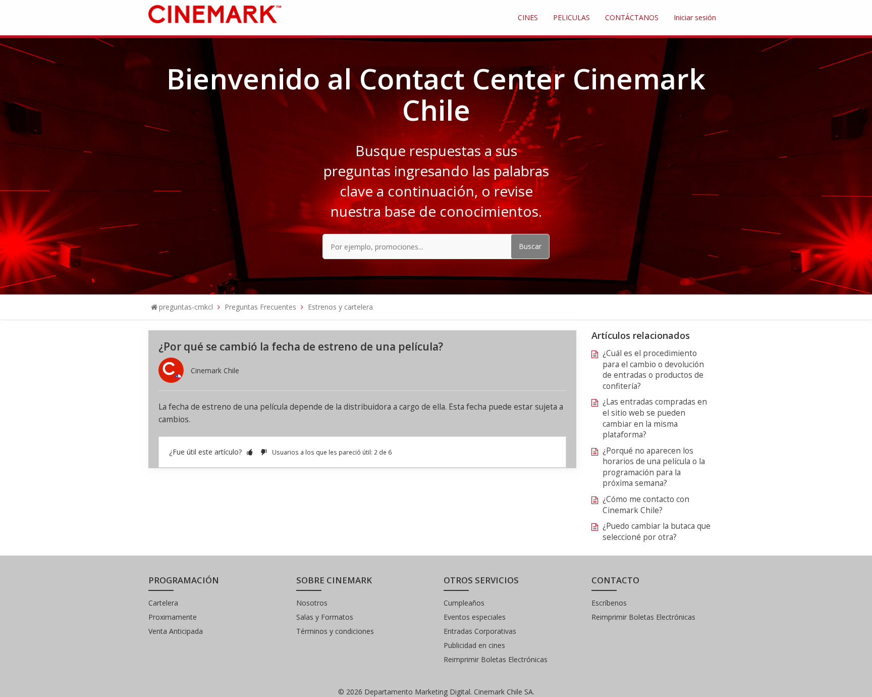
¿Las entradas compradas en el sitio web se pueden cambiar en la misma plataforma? (655, 418)
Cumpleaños (464, 603)
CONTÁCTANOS (632, 17)
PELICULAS (571, 17)
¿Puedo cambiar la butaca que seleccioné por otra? (657, 531)
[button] (250, 452)
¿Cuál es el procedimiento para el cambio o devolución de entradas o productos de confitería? (653, 369)
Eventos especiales (475, 617)
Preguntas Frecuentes (260, 307)
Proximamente (172, 617)
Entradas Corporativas (480, 631)
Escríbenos (609, 603)
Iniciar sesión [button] (695, 17)
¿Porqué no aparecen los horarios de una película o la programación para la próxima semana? (654, 467)
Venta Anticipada (175, 631)
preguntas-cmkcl (186, 307)
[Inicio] (214, 13)
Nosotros (312, 603)
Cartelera (163, 603)
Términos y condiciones (335, 631)
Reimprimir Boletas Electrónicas (496, 659)
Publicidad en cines (474, 645)
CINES (528, 17)
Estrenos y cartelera (340, 307)
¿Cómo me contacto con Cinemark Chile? (646, 505)
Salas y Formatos (324, 617)
